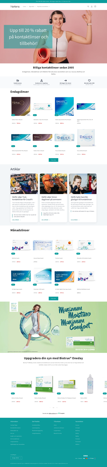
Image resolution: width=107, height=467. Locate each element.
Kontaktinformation (15, 428)
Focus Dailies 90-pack (82, 150)
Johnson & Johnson (59, 428)
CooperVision (57, 430)
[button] (25, 6)
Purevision (78, 441)
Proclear (78, 439)
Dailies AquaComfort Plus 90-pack (63, 119)
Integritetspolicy (36, 433)
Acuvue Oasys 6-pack (38, 258)
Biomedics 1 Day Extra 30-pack (41, 119)
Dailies (77, 433)
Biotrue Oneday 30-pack (17, 398)
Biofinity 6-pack (15, 258)
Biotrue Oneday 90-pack (40, 398)
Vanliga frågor (13, 425)
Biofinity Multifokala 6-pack (83, 289)
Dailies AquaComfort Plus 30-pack (20, 150)
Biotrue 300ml (84, 398)
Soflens (77, 444)
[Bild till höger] (57, 407)
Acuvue (77, 425)
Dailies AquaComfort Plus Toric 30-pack (85, 120)
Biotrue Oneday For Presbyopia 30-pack (67, 398)
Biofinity (78, 430)
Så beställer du (14, 430)
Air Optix (78, 428)
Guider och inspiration (16, 436)
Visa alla (53, 160)
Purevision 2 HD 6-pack (39, 289)
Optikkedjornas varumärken (17, 444)
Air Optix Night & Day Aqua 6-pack (63, 289)
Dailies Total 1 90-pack (17, 119)
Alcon (55, 425)
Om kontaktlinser (14, 439)
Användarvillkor (36, 425)
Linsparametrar (14, 441)
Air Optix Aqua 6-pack (17, 289)
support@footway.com (63, 463)
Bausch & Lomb (58, 433)
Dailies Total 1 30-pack (39, 150)
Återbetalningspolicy (37, 430)
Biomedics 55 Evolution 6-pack (84, 258)
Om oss (12, 433)
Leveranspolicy (36, 428)
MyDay (77, 436)
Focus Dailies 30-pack (60, 150)
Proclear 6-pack (59, 258)
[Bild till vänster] (50, 407)
